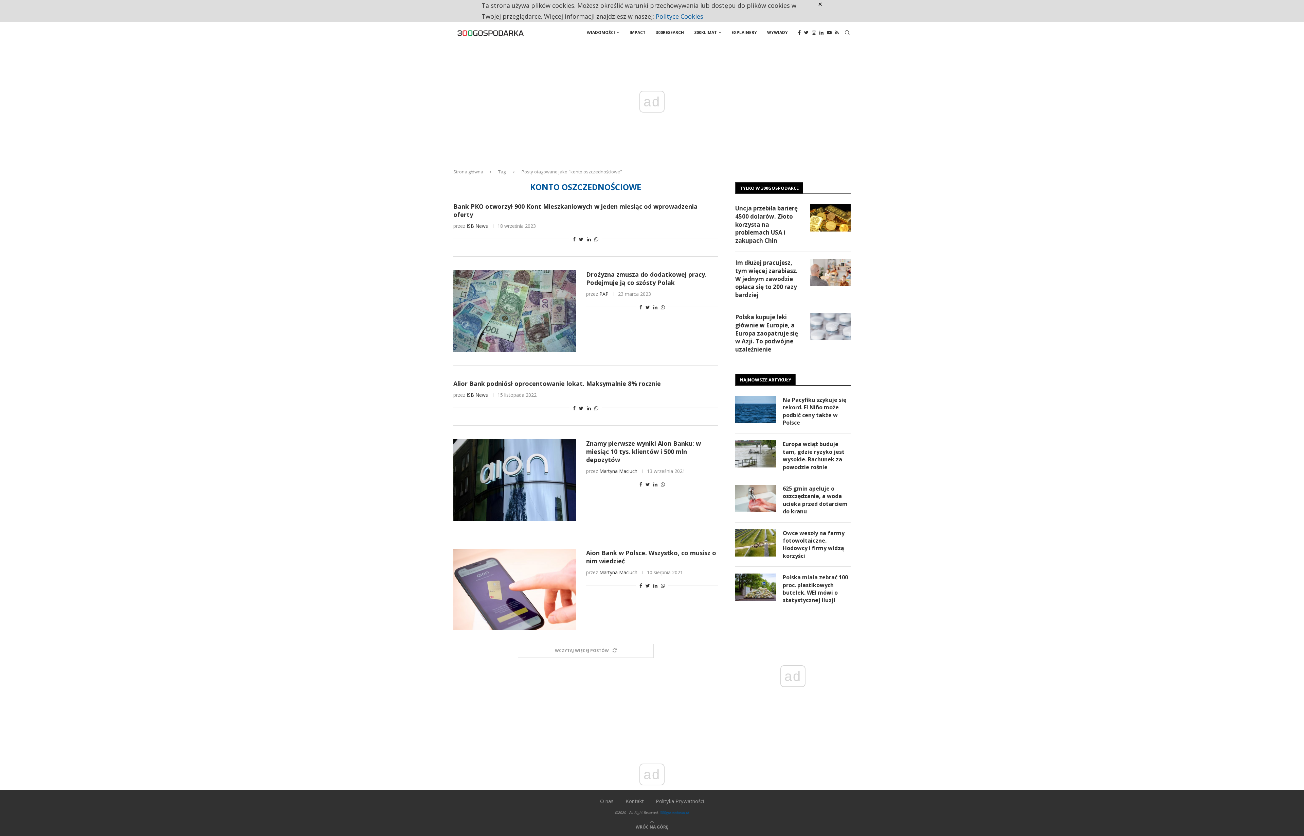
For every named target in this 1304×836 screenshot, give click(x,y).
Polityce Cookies (679, 16)
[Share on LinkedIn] (589, 239)
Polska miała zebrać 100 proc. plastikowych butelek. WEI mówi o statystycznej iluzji (815, 589)
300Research (670, 32)
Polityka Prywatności (680, 801)
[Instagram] (814, 32)
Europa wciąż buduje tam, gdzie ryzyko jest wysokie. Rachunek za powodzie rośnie (814, 455)
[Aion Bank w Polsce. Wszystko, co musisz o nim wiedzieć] (514, 589)
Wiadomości (601, 32)
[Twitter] (806, 32)
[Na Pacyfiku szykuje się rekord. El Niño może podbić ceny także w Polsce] (755, 409)
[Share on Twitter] (581, 239)
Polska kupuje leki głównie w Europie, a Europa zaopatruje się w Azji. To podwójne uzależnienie (766, 333)
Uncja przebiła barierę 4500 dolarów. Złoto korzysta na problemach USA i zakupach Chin (766, 224)
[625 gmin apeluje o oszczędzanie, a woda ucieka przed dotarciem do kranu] (755, 498)
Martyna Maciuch (618, 471)
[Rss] (837, 32)
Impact (638, 32)
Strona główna (468, 172)
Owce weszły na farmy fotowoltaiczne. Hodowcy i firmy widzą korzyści (814, 544)
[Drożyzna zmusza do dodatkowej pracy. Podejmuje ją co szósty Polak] (514, 311)
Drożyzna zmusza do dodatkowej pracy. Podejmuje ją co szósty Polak (646, 278)
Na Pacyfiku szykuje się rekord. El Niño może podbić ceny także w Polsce (814, 411)
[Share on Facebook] (574, 239)
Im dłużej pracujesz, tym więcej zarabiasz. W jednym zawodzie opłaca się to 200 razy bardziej (766, 279)
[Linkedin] (821, 32)
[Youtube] (829, 32)
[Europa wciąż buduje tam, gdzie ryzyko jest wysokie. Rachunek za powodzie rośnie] (755, 453)
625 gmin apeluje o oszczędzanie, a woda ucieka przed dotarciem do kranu (815, 500)
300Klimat (705, 32)
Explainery (744, 32)
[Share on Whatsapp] (596, 239)
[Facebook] (799, 32)
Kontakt (635, 801)
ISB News (477, 226)
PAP (604, 294)
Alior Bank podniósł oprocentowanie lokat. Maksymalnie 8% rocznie (557, 383)
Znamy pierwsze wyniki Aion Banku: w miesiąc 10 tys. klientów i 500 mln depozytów (643, 451)
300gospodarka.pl (674, 812)
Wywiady (777, 32)
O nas (607, 801)
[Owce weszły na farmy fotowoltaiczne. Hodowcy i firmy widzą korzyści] (755, 543)
